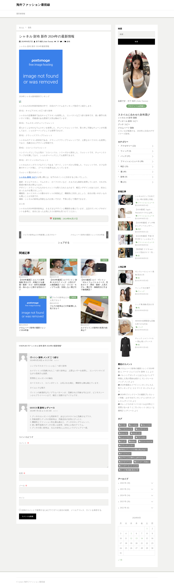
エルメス (124, 433)
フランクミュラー (127, 445)
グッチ (123, 441)
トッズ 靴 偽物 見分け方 (144, 304)
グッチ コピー (124, 124)
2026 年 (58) (125, 483)
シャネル (134, 425)
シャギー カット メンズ (129, 466)
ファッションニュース (131, 161)
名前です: (122, 101)
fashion (133, 441)
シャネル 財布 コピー (28, 177)
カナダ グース (126, 462)
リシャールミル (146, 441)
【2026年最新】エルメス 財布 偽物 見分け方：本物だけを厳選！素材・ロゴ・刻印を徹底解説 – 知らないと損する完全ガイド (32, 285)
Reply (56, 360)
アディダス (141, 437)
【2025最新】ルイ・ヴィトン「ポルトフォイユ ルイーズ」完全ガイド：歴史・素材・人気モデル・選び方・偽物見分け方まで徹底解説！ (94, 285)
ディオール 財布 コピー (128, 121)
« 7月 (120, 560)
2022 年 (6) (124, 508)
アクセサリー (128, 146)
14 (142, 538)
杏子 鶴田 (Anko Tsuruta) (44, 41)
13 (136, 538)
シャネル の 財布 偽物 (127, 118)
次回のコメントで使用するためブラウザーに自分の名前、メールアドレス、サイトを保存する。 (62, 510)
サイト (22, 498)
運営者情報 (20, 14)
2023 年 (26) (125, 501)
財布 (68, 41)
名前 (22, 473)
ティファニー (125, 454)
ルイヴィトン (142, 429)
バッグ (125, 156)
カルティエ (136, 433)
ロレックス (146, 425)
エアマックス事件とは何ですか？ (133, 458)
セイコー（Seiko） (143, 462)
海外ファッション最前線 (33, 4)
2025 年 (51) (125, 489)
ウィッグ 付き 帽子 (142, 288)
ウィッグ (125, 151)
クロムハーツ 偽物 (126, 128)
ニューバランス (126, 437)
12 (131, 538)
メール (23, 486)
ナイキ (123, 425)
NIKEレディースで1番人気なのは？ (134, 450)
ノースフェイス (126, 429)
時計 (124, 166)
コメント (24, 443)
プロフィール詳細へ (136, 106)
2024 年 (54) (125, 495)
